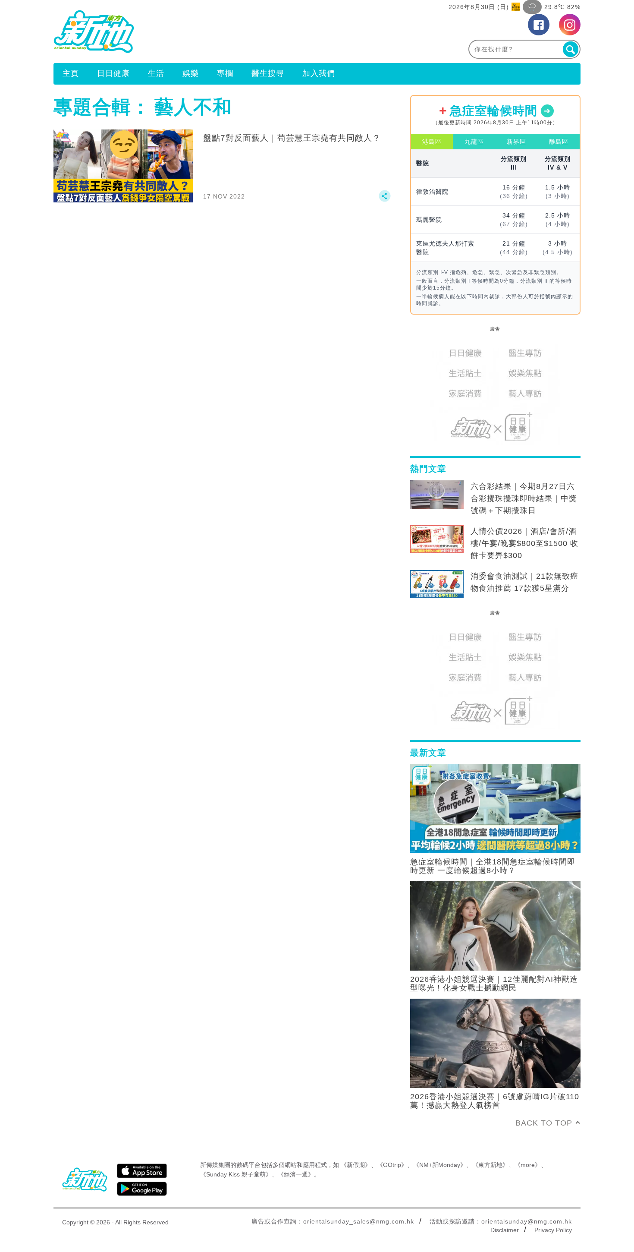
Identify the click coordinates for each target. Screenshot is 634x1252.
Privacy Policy (553, 1230)
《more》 (528, 1164)
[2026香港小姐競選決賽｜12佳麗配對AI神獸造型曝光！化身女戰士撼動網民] (495, 925)
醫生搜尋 (267, 73)
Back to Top (543, 1123)
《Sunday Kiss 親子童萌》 (236, 1174)
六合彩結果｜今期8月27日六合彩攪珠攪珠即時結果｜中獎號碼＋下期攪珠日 (524, 498)
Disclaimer (504, 1230)
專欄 (225, 73)
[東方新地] (185, 31)
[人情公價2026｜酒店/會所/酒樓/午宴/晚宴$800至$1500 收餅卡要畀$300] (437, 539)
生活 (156, 73)
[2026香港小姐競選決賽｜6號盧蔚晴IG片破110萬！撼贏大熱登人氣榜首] (495, 1042)
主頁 (71, 73)
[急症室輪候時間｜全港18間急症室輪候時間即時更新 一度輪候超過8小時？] (495, 808)
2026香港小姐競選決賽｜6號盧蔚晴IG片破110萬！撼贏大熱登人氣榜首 (494, 1101)
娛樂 (190, 73)
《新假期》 (356, 1164)
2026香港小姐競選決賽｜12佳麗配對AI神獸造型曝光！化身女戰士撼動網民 (494, 983)
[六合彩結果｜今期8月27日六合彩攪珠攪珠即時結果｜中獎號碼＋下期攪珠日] (437, 494)
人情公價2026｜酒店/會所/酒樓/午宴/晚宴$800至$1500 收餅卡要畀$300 (524, 543)
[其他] (384, 200)
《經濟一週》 (296, 1174)
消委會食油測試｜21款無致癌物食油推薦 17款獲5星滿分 (524, 582)
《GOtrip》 (392, 1164)
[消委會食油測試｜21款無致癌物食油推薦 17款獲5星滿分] (437, 584)
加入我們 (318, 73)
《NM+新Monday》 (439, 1164)
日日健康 (113, 73)
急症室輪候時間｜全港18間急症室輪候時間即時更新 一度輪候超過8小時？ (492, 866)
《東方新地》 (490, 1164)
